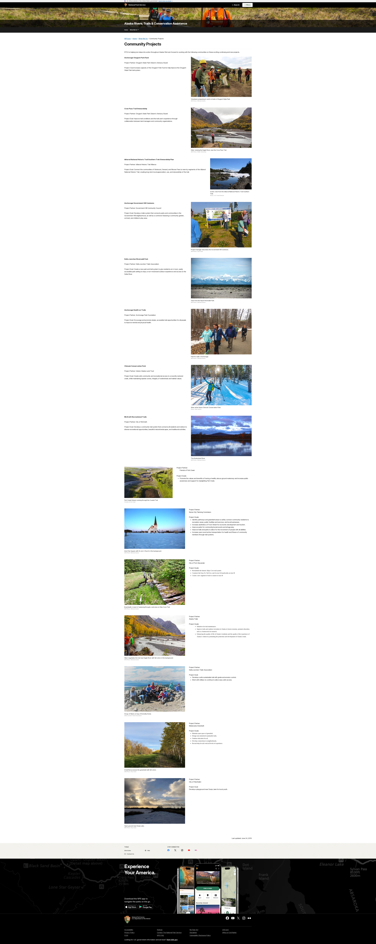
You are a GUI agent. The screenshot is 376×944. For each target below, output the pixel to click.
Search (236, 5)
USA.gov (225, 930)
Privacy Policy (129, 933)
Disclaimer (193, 933)
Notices (159, 930)
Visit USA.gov (172, 940)
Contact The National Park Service (169, 933)
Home (126, 30)
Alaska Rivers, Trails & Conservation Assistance (155, 23)
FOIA (126, 935)
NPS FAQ (160, 935)
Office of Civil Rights (229, 933)
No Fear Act (194, 930)
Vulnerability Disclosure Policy (200, 935)
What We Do (133, 30)
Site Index (127, 850)
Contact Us (130, 854)
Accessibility (128, 930)
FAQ (148, 850)
